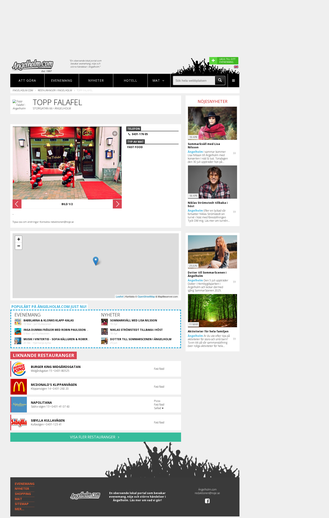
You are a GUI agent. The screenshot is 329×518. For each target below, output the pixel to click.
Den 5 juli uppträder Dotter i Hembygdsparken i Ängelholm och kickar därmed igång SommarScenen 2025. (208, 285)
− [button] (18, 246)
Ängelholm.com (23, 90)
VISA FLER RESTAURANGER (93, 437)
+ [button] (18, 239)
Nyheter (96, 80)
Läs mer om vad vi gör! (146, 500)
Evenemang (61, 80)
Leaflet (119, 296)
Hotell (130, 80)
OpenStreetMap (146, 296)
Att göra (27, 80)
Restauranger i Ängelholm (55, 90)
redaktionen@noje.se (207, 493)
